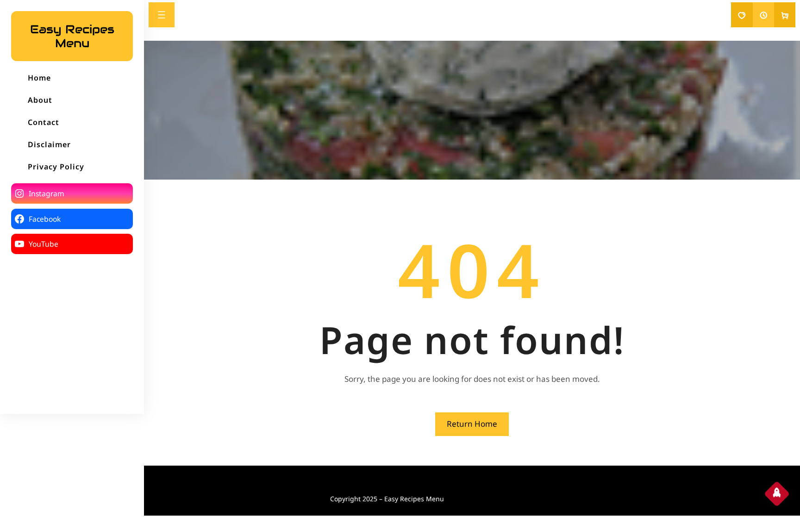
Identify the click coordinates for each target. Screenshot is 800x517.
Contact (43, 122)
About (40, 100)
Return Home (472, 423)
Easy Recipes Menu (72, 36)
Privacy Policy (56, 167)
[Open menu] (162, 15)
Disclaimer (49, 144)
